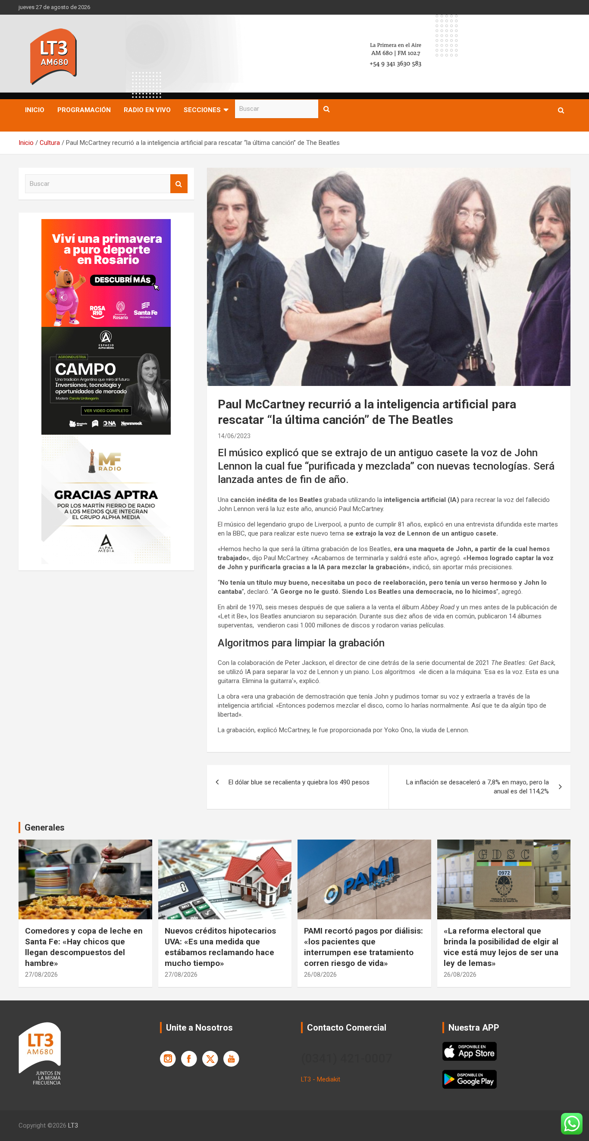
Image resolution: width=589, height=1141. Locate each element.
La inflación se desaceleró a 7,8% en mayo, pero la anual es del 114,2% (477, 786)
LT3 (73, 1125)
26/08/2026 (320, 974)
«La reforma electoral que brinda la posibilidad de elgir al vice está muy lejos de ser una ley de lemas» (501, 947)
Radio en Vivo (147, 110)
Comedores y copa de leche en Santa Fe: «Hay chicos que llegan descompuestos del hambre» (84, 947)
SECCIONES (202, 110)
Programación (84, 110)
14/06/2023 (234, 436)
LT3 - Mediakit (320, 1079)
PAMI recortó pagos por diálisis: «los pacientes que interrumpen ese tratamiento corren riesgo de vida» (363, 947)
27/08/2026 (41, 974)
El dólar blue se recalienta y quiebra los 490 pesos (299, 782)
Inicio (34, 110)
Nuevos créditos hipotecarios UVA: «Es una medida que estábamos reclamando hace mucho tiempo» (220, 947)
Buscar (326, 109)
